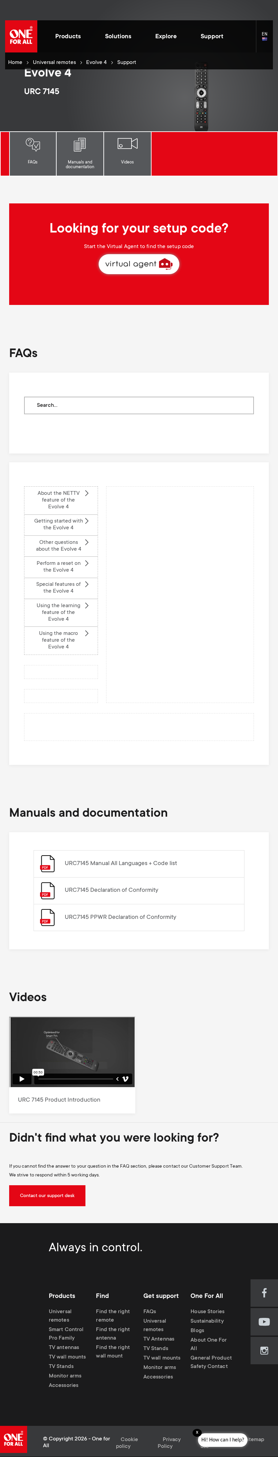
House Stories (207, 1312)
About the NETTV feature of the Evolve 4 (59, 500)
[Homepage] (21, 36)
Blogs (197, 1331)
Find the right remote (113, 1316)
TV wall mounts (67, 1357)
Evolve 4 (96, 63)
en (267, 39)
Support (212, 37)
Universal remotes (54, 63)
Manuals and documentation (80, 165)
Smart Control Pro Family (66, 1334)
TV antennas (64, 1348)
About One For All (209, 1345)
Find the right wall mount (113, 1352)
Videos (127, 162)
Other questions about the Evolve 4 (58, 546)
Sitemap (254, 1440)
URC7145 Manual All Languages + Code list (121, 863)
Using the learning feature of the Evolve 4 (58, 612)
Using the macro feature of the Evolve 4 (58, 640)
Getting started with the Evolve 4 (58, 524)
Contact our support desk (47, 1196)
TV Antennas (158, 1339)
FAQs (33, 162)
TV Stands (61, 1367)
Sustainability (207, 1321)
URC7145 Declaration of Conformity (111, 890)
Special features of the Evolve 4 (58, 588)
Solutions (118, 37)
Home (15, 63)
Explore (166, 37)
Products (68, 37)
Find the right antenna (113, 1334)
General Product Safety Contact (211, 1362)
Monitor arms (65, 1376)
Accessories (63, 1386)
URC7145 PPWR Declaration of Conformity (120, 917)
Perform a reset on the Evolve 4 (59, 567)
